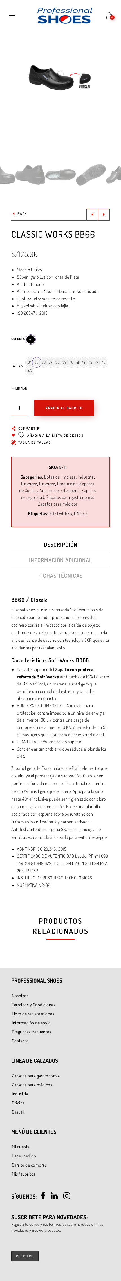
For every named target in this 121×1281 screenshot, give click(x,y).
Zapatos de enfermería (59, 490)
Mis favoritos (23, 1174)
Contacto (20, 1041)
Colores (18, 339)
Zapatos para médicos (58, 504)
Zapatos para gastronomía (69, 497)
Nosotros (20, 995)
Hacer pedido (24, 1156)
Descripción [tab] (60, 544)
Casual (18, 1112)
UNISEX (80, 513)
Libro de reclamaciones (33, 1014)
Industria (86, 477)
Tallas (17, 366)
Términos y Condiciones (33, 1004)
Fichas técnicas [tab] (60, 575)
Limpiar (21, 388)
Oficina (18, 1103)
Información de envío (31, 1023)
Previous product (92, 214)
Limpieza (29, 483)
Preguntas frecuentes (31, 1032)
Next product (103, 214)
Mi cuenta (21, 1147)
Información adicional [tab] (60, 560)
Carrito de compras (29, 1165)
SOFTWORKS (60, 513)
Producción (67, 483)
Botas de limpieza (60, 477)
